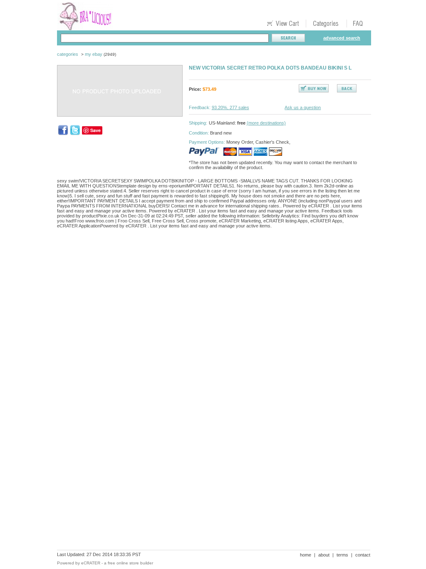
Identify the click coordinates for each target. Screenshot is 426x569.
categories (67, 54)
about (323, 554)
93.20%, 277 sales (230, 107)
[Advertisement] (208, 263)
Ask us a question (303, 107)
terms (342, 554)
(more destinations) (266, 122)
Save (95, 130)
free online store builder (130, 563)
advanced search (341, 37)
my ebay (93, 54)
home (305, 554)
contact (362, 554)
